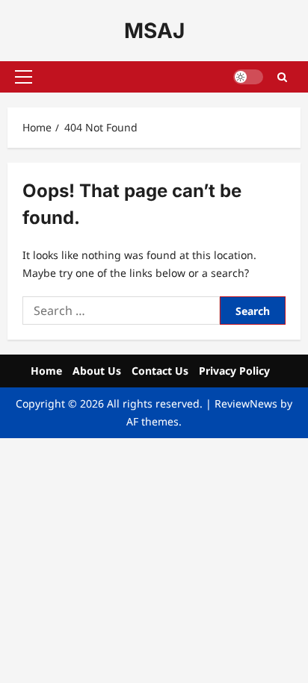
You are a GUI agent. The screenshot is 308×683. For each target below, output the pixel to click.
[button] (23, 77)
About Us (97, 371)
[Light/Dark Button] (248, 76)
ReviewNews (246, 403)
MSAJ (154, 30)
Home (46, 371)
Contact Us (160, 371)
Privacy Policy (234, 371)
